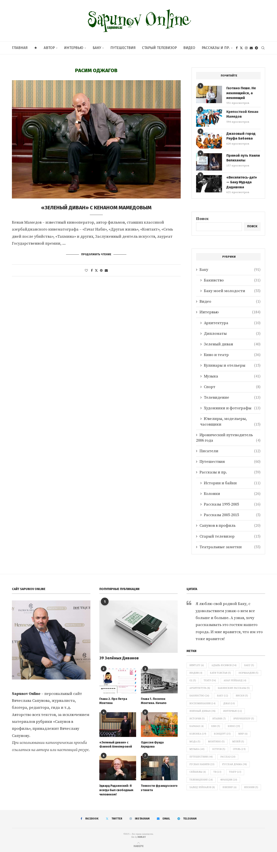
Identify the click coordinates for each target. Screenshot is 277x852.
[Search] (263, 48)
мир (243, 733)
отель (239, 749)
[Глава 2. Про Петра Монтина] (117, 681)
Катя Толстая (220, 673)
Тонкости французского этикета (159, 788)
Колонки (232, 493)
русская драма (234, 764)
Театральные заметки (230, 547)
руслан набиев (201, 764)
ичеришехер (243, 718)
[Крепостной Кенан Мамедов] (209, 118)
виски (242, 695)
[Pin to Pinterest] (101, 271)
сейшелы (197, 772)
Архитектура (232, 322)
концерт (222, 733)
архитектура (199, 688)
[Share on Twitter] (96, 270)
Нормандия (248, 673)
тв (217, 772)
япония (251, 787)
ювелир (229, 787)
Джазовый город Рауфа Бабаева (240, 136)
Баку (97, 48)
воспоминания (202, 703)
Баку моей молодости (232, 290)
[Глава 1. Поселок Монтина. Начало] (159, 681)
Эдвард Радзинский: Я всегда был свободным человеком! (116, 790)
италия (219, 718)
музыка (197, 749)
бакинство (199, 695)
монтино (216, 741)
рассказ (227, 756)
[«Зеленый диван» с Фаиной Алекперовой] (117, 724)
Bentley (196, 665)
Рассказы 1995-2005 (232, 504)
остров (218, 749)
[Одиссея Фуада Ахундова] (159, 724)
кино (234, 726)
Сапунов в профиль (230, 525)
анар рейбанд (235, 680)
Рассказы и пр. (216, 48)
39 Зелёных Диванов (119, 658)
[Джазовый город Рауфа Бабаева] (209, 140)
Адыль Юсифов (224, 665)
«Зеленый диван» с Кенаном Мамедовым (96, 208)
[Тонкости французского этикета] (159, 768)
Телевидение (232, 397)
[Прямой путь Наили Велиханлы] (209, 162)
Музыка (232, 376)
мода (194, 741)
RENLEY (142, 837)
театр (235, 772)
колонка (197, 733)
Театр (210, 680)
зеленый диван (202, 711)
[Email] (251, 48)
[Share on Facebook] (92, 271)
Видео (189, 48)
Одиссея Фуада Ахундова (152, 745)
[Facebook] (237, 48)
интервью (232, 711)
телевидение (201, 779)
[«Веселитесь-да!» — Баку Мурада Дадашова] (209, 183)
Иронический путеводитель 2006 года (228, 438)
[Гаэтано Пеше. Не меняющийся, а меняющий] (209, 94)
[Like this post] (86, 271)
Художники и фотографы (232, 408)
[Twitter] (241, 48)
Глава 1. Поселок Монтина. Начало (153, 701)
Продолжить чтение (96, 254)
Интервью (73, 48)
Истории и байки (232, 483)
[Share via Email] (106, 271)
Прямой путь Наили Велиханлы (243, 157)
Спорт (232, 386)
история (197, 718)
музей (238, 741)
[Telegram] (256, 48)
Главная (19, 48)
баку (222, 695)
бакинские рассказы (234, 688)
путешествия (201, 756)
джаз (229, 703)
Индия (195, 673)
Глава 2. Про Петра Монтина (113, 701)
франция (228, 779)
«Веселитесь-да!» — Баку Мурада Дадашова (241, 182)
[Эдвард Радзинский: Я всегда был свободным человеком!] (117, 768)
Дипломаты (232, 333)
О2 (192, 680)
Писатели (230, 451)
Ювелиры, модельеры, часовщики (230, 421)
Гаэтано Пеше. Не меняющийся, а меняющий (241, 93)
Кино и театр (232, 354)
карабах (196, 726)
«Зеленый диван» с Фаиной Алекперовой (115, 745)
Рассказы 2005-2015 (232, 514)
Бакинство (232, 280)
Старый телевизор (159, 48)
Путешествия (122, 48)
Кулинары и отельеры (232, 365)
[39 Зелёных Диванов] (138, 626)
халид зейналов (202, 787)
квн (215, 726)
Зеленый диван (232, 344)
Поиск (202, 218)
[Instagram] (246, 48)
